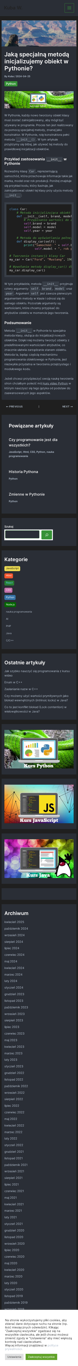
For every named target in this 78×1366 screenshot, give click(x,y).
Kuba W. (13, 8)
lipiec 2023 (11, 1027)
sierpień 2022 (13, 1099)
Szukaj (8, 526)
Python (11, 84)
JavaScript (15, 451)
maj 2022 (10, 1119)
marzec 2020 (13, 1276)
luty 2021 (10, 1217)
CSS (32, 451)
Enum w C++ (13, 682)
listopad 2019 (13, 1296)
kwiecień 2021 (14, 1204)
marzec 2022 (13, 1132)
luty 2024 (10, 981)
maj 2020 (10, 1263)
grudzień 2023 (14, 994)
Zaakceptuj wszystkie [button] (41, 1356)
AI (7, 618)
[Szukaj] (46, 534)
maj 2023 (10, 1040)
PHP (8, 626)
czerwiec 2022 (14, 1112)
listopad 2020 (13, 1237)
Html (26, 451)
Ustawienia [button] (14, 1356)
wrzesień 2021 (14, 1171)
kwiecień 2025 (14, 922)
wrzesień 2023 (14, 1014)
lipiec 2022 (11, 1106)
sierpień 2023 (13, 1020)
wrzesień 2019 (14, 1309)
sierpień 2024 (13, 942)
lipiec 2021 (11, 1184)
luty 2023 (10, 1060)
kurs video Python (55, 383)
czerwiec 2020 (14, 1256)
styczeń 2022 (13, 1145)
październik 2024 (16, 928)
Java (9, 633)
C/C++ (10, 640)
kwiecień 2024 (14, 968)
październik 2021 (16, 1165)
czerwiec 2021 (14, 1191)
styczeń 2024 (13, 987)
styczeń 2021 (13, 1224)
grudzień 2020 (14, 1230)
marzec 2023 (13, 1053)
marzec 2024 (13, 974)
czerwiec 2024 (14, 955)
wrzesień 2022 (14, 1093)
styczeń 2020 (13, 1289)
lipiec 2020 (11, 1250)
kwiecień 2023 (14, 1047)
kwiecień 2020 (14, 1270)
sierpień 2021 (13, 1178)
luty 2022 (10, 1138)
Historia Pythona (23, 471)
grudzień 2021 (14, 1151)
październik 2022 (16, 1086)
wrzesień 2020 (14, 1243)
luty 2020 (10, 1283)
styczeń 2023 (13, 1066)
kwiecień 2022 (14, 1125)
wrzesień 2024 (14, 935)
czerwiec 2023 (14, 1033)
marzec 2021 (13, 1210)
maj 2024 (10, 961)
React (9, 582)
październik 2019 (16, 1302)
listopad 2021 (13, 1158)
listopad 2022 (13, 1079)
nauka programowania (19, 611)
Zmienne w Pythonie (27, 494)
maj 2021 (10, 1197)
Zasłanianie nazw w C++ (21, 689)
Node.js (10, 604)
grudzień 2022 (14, 1073)
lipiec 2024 (11, 948)
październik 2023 (16, 1007)
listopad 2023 (13, 1001)
